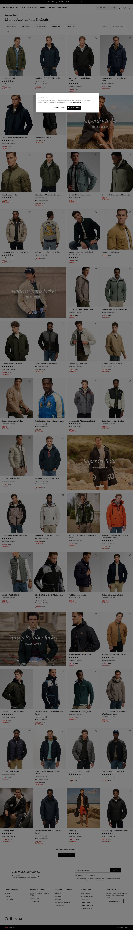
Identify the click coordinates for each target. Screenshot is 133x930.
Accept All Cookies (74, 107)
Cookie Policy (77, 102)
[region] (67, 103)
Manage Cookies (59, 107)
